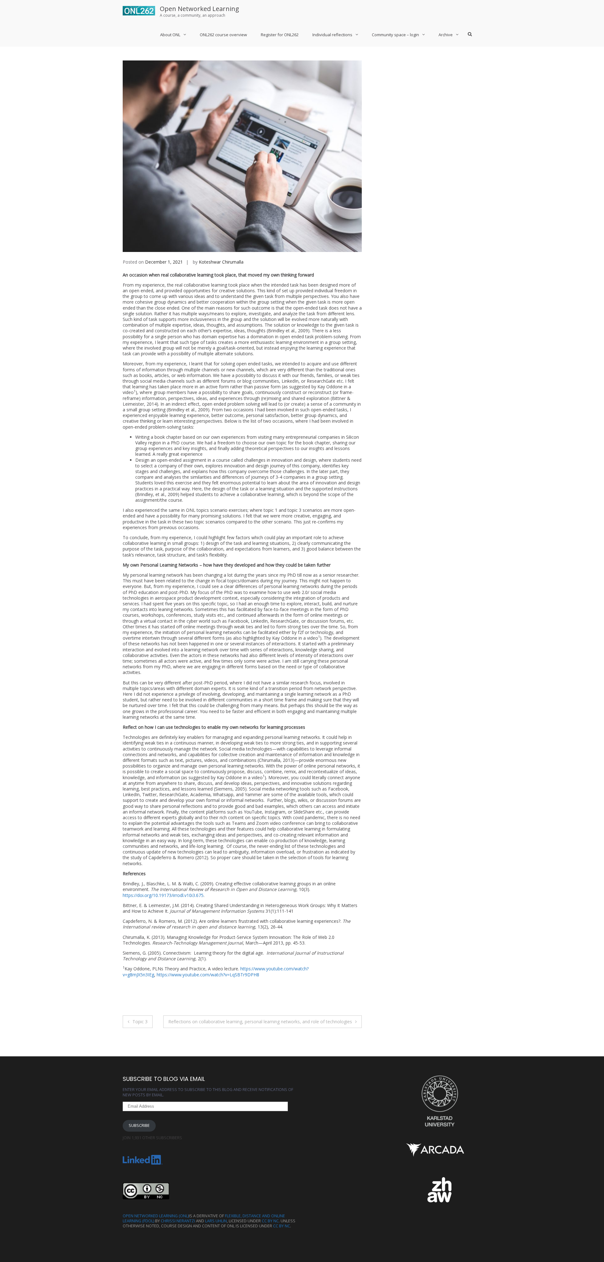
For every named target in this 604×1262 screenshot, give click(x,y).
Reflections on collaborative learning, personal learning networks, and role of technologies (260, 1022)
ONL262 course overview (223, 34)
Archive (446, 34)
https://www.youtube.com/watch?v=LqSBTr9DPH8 (208, 975)
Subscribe (139, 1125)
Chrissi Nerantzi (178, 1221)
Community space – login (395, 34)
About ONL (170, 34)
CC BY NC (270, 1221)
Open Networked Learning (199, 8)
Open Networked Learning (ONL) (156, 1216)
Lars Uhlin (216, 1221)
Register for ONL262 (280, 34)
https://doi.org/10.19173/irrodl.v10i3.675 (163, 895)
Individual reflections (332, 34)
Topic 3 (140, 1022)
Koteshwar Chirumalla (221, 262)
